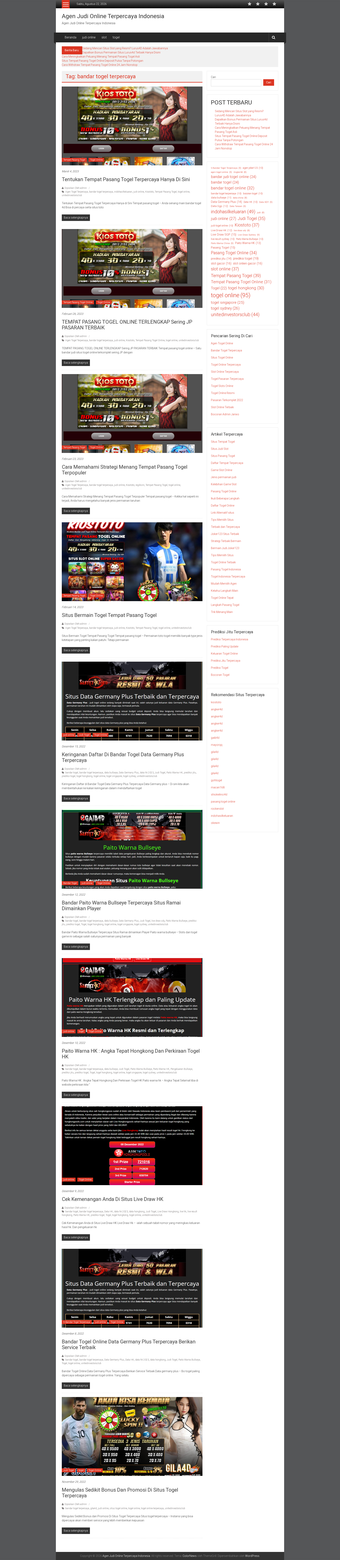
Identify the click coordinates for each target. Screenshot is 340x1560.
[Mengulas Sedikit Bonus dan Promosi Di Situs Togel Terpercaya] (132, 1436)
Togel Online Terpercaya (226, 364)
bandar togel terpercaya (101, 191)
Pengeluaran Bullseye (181, 1069)
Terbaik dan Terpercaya (225, 526)
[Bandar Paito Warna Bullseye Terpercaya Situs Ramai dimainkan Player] (132, 849)
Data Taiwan (238, 206)
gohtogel (216, 780)
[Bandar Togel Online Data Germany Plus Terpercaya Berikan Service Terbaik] (132, 1288)
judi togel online (222, 225)
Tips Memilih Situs (222, 519)
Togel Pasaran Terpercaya (227, 378)
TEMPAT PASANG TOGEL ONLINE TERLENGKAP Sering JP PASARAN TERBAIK (127, 325)
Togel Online (96, 159)
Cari (213, 77)
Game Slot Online (221, 470)
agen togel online (221, 172)
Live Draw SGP (223, 234)
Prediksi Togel (219, 667)
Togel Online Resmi (223, 393)
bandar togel (71, 772)
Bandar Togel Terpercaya (226, 350)
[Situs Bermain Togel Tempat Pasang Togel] (132, 561)
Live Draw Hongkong (168, 1211)
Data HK (108, 1211)
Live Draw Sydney (249, 234)
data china (240, 198)
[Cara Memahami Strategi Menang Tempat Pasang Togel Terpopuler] (132, 413)
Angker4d (240, 172)
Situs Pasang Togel (223, 455)
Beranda (70, 37)
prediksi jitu (190, 772)
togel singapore (114, 776)
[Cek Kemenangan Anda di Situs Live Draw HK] (132, 1145)
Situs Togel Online (222, 357)
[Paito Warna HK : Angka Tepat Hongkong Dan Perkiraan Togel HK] (132, 997)
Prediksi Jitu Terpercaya (225, 660)
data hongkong (137, 1211)
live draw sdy (158, 920)
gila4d (93, 1508)
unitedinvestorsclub (72, 195)
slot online (225, 268)
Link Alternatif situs (222, 512)
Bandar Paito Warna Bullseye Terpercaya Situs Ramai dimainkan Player (121, 905)
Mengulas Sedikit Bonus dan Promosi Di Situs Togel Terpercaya (120, 1493)
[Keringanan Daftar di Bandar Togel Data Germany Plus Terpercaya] (132, 700)
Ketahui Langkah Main (224, 590)
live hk (183, 1211)
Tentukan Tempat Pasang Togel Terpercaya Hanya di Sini (126, 179)
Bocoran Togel (220, 674)
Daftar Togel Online (222, 505)
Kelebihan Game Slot (224, 484)
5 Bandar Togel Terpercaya (76, 1322)
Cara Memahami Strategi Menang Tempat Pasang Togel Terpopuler (124, 470)
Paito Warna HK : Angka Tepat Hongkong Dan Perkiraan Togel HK (131, 1054)
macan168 (218, 787)
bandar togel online (232, 188)
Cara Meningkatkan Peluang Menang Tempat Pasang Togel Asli (101, 56)
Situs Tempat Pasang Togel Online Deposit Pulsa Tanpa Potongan (102, 60)
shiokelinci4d (219, 794)
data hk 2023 (147, 772)
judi (260, 212)
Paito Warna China (222, 243)
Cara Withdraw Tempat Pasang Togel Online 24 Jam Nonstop (100, 64)
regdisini (140, 485)
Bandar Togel (70, 883)
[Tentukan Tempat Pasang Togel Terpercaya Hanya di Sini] (132, 125)
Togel (83, 924)
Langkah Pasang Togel (225, 604)
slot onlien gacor (247, 263)
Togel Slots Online (222, 385)
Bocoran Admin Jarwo (225, 414)
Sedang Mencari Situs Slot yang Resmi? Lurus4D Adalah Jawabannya (125, 48)
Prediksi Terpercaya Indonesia (229, 639)
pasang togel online (223, 801)
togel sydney (129, 776)
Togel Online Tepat (222, 597)
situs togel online (118, 1508)
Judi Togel (84, 735)
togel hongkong (84, 776)
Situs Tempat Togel (223, 441)
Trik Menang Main (222, 612)
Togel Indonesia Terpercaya (228, 576)
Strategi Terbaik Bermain (226, 541)
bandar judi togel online (233, 177)
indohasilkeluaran (123, 191)
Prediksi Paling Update (224, 646)
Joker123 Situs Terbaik (225, 534)
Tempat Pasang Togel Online (77, 302)
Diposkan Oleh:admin (76, 188)
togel (116, 37)
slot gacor (221, 263)
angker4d (217, 709)
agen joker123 (253, 168)
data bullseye (111, 772)
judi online (89, 37)
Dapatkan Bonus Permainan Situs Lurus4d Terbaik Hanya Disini (121, 52)
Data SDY (266, 202)
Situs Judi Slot (219, 448)
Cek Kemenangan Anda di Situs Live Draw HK (112, 1199)
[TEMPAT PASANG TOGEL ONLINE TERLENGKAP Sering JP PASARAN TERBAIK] (132, 268)
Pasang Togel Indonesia (226, 569)
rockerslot (217, 808)
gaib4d (215, 737)
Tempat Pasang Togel (74, 159)
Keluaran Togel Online (224, 653)
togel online (183, 191)
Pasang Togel (223, 247)
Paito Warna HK (174, 772)
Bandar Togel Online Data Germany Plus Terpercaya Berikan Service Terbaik (129, 1344)
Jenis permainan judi (223, 477)
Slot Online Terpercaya (225, 371)
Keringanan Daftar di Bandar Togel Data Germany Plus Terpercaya (123, 757)
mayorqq (216, 744)
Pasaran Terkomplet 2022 (227, 400)
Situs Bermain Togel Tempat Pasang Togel (109, 615)
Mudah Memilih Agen (224, 583)
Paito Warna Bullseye (176, 920)
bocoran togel (253, 193)
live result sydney (223, 239)
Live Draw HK (221, 230)
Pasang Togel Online (234, 252)
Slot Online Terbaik (222, 407)
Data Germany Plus (129, 772)
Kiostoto (149, 191)
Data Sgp (219, 206)
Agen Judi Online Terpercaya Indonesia (113, 16)
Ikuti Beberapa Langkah (225, 498)
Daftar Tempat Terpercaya (227, 463)
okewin (215, 822)
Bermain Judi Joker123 (225, 548)
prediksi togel (68, 776)
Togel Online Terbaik (223, 562)
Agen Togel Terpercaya (76, 191)
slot (104, 37)
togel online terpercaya (152, 1508)
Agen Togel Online (222, 343)
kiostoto (216, 702)
